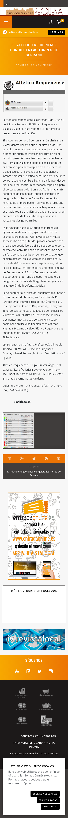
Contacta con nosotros (38, 736)
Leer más (56, 32)
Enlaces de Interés (24, 753)
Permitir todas (48, 800)
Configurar (50, 806)
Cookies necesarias (45, 794)
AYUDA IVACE (49, 753)
